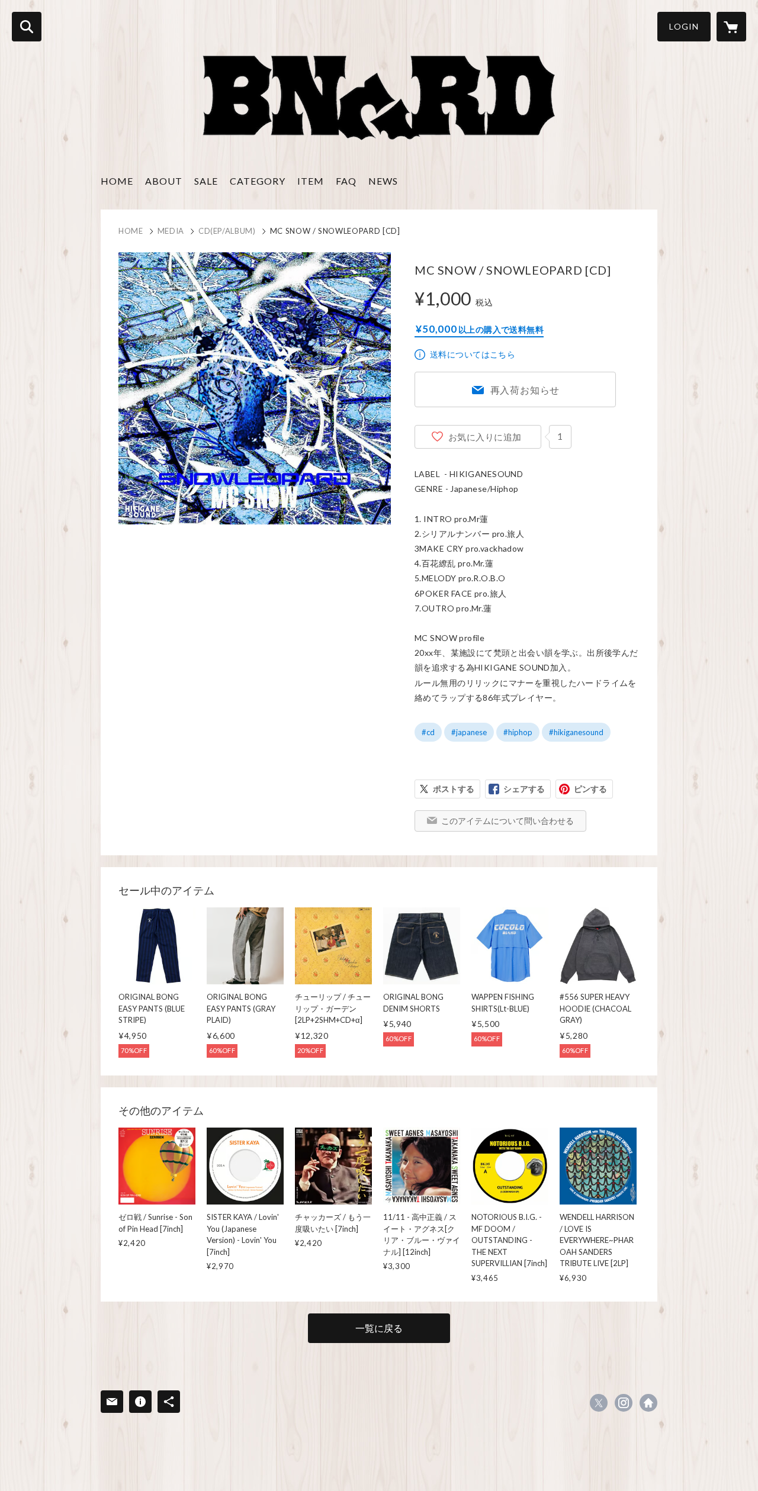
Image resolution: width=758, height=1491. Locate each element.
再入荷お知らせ (525, 389)
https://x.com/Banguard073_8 (599, 1403)
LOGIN (684, 26)
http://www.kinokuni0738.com (648, 1403)
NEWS (383, 180)
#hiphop (517, 732)
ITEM (310, 180)
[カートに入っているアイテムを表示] (731, 26)
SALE (206, 180)
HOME (117, 180)
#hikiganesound (576, 732)
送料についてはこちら (472, 354)
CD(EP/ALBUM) (227, 231)
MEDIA (171, 231)
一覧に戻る (379, 1328)
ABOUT (163, 180)
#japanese (469, 732)
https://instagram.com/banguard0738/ (623, 1403)
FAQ (346, 180)
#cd (428, 732)
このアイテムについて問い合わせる (507, 821)
